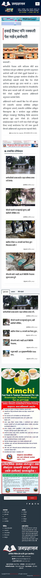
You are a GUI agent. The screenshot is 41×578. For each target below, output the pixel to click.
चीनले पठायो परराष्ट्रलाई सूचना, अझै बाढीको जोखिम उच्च (18, 211)
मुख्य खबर (5, 292)
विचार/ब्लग (6, 535)
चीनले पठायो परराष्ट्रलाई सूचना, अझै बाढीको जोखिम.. (23, 322)
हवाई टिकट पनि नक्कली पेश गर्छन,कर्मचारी (20, 34)
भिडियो (24, 521)
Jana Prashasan (14, 574)
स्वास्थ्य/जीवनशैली (8, 528)
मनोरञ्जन (25, 512)
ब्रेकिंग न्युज (6, 512)
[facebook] (26, 504)
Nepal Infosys (36, 575)
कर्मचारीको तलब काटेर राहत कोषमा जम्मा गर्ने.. (19, 312)
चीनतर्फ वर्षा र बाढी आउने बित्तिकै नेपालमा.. (22, 342)
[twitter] (29, 504)
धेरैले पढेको (21, 292)
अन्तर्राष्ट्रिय (6, 521)
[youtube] (32, 504)
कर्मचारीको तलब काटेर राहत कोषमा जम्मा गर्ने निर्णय (20, 179)
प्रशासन (13, 292)
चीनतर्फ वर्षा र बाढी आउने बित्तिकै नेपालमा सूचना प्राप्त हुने (20, 276)
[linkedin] (38, 504)
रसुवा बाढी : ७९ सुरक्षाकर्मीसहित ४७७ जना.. (23, 353)
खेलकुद (25, 519)
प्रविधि (24, 517)
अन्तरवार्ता (6, 530)
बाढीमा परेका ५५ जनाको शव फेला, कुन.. (24, 331)
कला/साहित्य (7, 533)
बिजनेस (24, 514)
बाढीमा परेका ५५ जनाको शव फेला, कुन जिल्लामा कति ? (19, 244)
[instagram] (35, 504)
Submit (32, 498)
